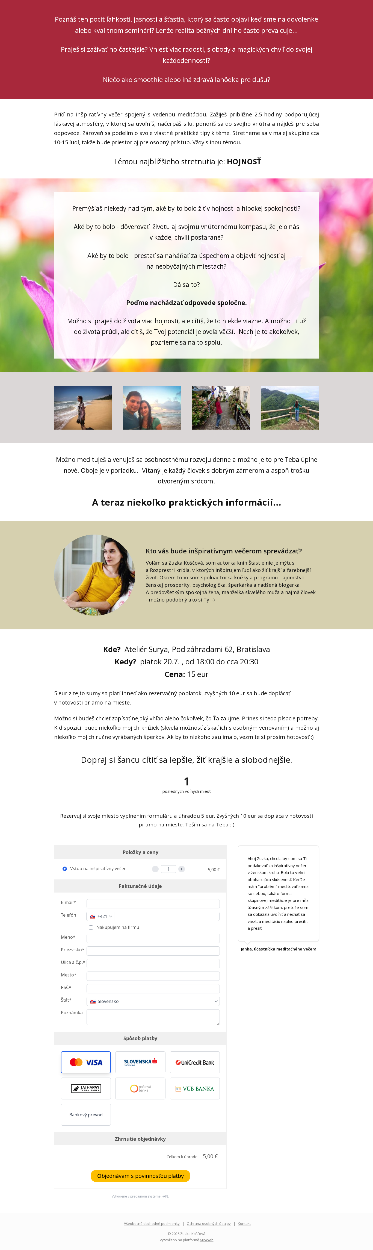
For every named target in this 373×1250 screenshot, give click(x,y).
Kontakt (244, 1223)
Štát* (66, 1000)
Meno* (68, 937)
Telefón (68, 915)
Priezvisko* (72, 950)
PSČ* (66, 987)
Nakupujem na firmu (117, 927)
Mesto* (68, 975)
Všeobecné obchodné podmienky (152, 1223)
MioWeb (207, 1239)
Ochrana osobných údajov (209, 1223)
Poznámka (72, 1013)
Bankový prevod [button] (86, 1115)
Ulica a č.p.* (73, 962)
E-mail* (68, 902)
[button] (86, 1062)
